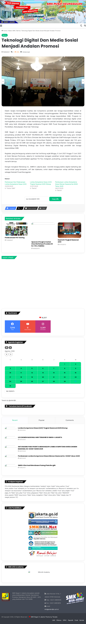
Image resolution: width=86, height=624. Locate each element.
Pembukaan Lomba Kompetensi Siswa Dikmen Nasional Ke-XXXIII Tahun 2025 (66, 184)
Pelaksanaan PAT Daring (14, 238)
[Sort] (10, 347)
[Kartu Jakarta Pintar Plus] (43, 532)
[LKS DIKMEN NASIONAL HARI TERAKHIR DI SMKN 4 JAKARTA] (10, 440)
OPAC (64, 620)
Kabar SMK (11, 30)
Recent (15, 420)
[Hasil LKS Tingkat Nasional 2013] (69, 230)
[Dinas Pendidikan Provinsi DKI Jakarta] (43, 522)
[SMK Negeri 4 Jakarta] (43, 11)
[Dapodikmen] (43, 548)
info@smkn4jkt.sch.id (52, 609)
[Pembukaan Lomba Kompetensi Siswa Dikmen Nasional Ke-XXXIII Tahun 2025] (10, 459)
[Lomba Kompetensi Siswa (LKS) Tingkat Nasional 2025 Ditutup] (10, 431)
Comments (70, 420)
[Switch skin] (81, 25)
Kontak (81, 620)
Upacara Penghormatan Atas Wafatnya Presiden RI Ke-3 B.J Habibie (42, 244)
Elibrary (59, 620)
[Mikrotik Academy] (43, 575)
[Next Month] (11, 354)
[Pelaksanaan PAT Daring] (16, 229)
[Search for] (85, 25)
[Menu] (1, 25)
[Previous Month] (6, 354)
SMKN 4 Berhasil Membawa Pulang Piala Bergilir (37, 465)
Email (76, 620)
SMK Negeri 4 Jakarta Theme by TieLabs (44, 617)
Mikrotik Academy (15, 567)
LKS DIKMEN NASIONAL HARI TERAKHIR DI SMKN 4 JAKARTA (40, 437)
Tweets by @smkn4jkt (9, 400)
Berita (18, 30)
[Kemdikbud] (43, 538)
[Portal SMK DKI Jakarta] (43, 527)
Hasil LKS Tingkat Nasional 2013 (68, 241)
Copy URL (55, 199)
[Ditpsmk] (43, 543)
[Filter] (6, 347)
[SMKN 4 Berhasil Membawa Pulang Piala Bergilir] (10, 468)
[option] (43, 81)
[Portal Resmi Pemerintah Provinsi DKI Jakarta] (43, 515)
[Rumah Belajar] (43, 553)
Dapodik (70, 620)
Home (5, 30)
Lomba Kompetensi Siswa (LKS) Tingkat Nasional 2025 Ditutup (43, 428)
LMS (53, 620)
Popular (41, 420)
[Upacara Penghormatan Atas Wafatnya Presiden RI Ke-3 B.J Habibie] (43, 231)
